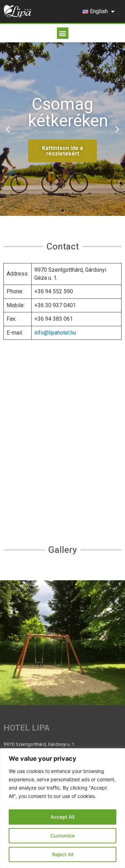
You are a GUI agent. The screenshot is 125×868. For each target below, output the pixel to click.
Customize (62, 835)
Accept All (62, 817)
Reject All (62, 854)
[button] (62, 33)
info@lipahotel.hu (55, 332)
